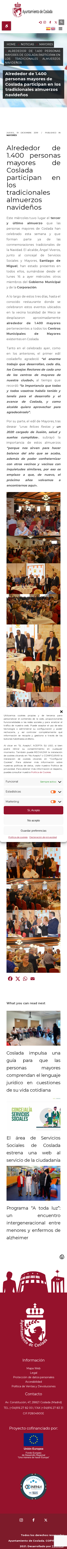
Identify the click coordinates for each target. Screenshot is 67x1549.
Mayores (12, 135)
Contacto (33, 1394)
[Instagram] (44, 22)
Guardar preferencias (34, 830)
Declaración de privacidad (43, 837)
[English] (53, 28)
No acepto (33, 820)
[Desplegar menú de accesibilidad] (6, 25)
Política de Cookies (41, 772)
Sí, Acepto (33, 810)
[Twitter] (56, 22)
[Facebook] (50, 22)
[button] (61, 711)
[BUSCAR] (61, 22)
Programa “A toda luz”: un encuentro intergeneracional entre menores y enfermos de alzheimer (33, 1222)
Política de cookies (18, 837)
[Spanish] (48, 28)
